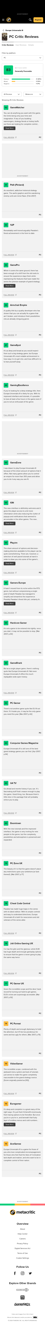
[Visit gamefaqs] (22, 1305)
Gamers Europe (15, 582)
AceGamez (13, 1143)
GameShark (13, 663)
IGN (9, 502)
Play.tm (11, 542)
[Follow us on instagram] (23, 1274)
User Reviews (20, 45)
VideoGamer (14, 1063)
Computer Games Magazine (21, 743)
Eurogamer (13, 1103)
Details (31, 45)
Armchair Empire (16, 305)
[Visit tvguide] (22, 1299)
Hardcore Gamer (16, 623)
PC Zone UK (13, 863)
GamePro (12, 265)
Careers (22, 1239)
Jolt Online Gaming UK (19, 943)
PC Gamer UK (14, 983)
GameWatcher (14, 107)
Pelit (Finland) (14, 185)
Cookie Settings (22, 1258)
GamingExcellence (17, 385)
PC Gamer (12, 703)
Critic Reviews (8, 45)
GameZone (13, 462)
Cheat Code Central (17, 903)
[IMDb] (35, 1317)
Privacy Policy (22, 1243)
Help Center (22, 1234)
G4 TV (10, 783)
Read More (10, 128)
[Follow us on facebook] (15, 1274)
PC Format (13, 1023)
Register (38, 20)
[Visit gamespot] (22, 1291)
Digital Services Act (22, 1248)
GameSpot (13, 345)
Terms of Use (22, 1253)
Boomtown (13, 823)
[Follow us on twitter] (30, 1274)
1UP (9, 225)
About (22, 1229)
